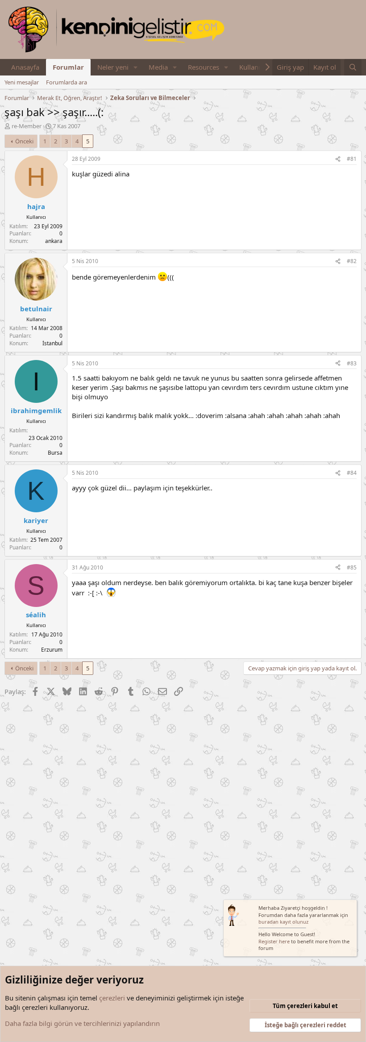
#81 (352, 159)
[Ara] (353, 67)
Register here (274, 941)
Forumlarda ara (66, 82)
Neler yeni (113, 67)
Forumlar (68, 67)
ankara (53, 241)
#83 (352, 363)
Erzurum (51, 649)
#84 (352, 473)
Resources (203, 67)
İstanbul (52, 343)
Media (158, 67)
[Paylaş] (338, 159)
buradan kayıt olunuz (283, 921)
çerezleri (112, 997)
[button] (135, 67)
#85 (352, 567)
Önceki (24, 141)
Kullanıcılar (256, 67)
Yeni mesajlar (21, 82)
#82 (352, 261)
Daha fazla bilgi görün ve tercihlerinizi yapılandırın (82, 1023)
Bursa (55, 452)
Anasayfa (25, 67)
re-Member (27, 126)
